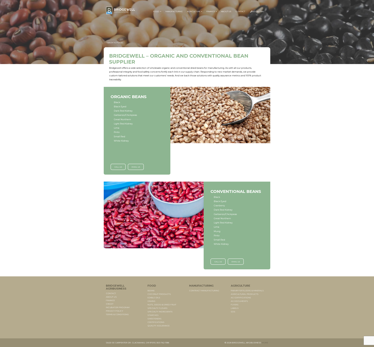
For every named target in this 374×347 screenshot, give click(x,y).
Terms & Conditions (117, 314)
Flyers (234, 304)
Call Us (118, 167)
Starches (153, 315)
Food (156, 11)
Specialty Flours (157, 308)
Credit (109, 304)
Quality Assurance (159, 325)
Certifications (156, 322)
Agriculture (193, 11)
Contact (240, 11)
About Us (226, 11)
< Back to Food (114, 42)
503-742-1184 (258, 11)
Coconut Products (159, 294)
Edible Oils (154, 297)
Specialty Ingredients (160, 311)
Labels (235, 308)
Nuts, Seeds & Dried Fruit (162, 304)
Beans (151, 290)
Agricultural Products (245, 294)
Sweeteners (154, 318)
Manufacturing (174, 11)
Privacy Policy (114, 311)
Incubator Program (118, 307)
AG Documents (239, 301)
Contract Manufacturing (204, 290)
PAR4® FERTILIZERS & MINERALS (247, 290)
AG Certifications (241, 297)
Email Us (136, 167)
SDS (233, 311)
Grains (151, 301)
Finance (210, 11)
